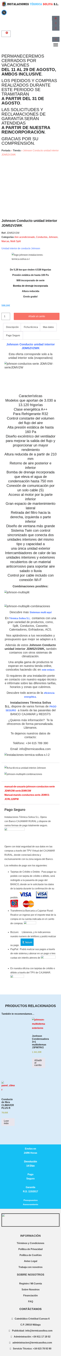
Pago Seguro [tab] (13, 335)
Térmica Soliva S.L (19, 618)
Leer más (6, 1122)
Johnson (53, 237)
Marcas (5, 241)
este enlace (48, 670)
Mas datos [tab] (48, 327)
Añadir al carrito (36, 316)
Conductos (41, 237)
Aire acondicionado (24, 237)
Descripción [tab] (12, 327)
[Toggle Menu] (55, 44)
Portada (5, 150)
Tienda (17, 150)
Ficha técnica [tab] (31, 327)
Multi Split (15, 241)
